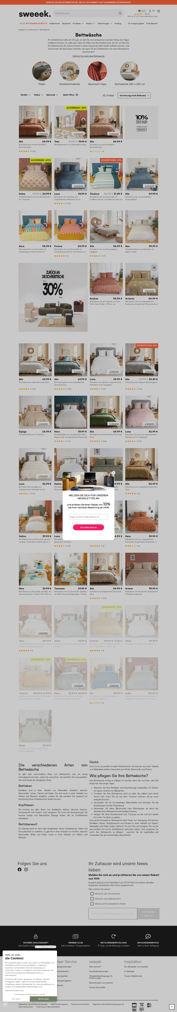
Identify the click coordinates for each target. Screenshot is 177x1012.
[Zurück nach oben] (171, 1006)
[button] (5, 1004)
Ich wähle (16, 999)
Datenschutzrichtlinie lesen (14, 991)
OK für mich (43, 999)
